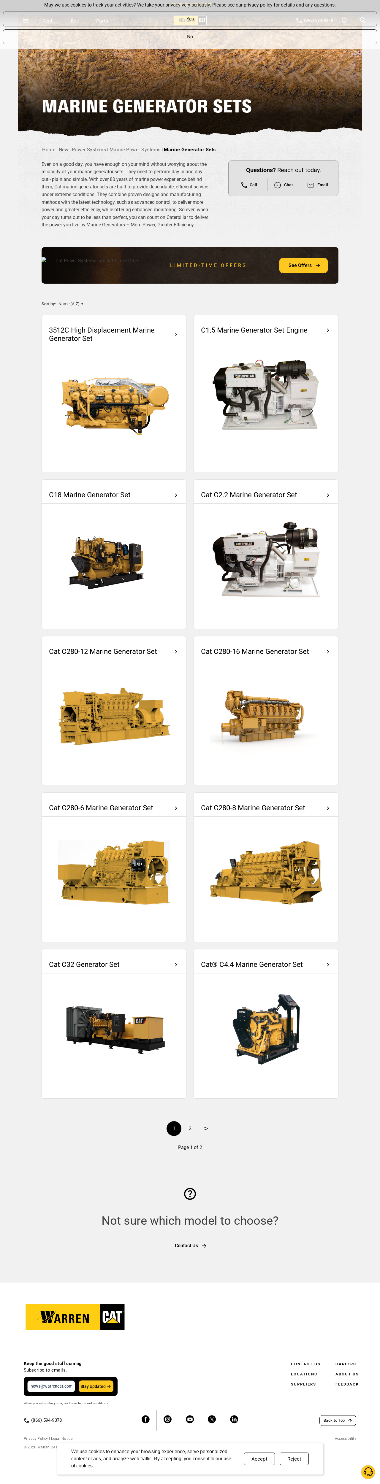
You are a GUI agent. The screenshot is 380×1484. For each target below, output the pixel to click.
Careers (345, 1364)
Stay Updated (93, 1386)
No (190, 36)
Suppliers (303, 1384)
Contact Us (306, 1364)
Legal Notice (61, 1439)
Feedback (347, 1384)
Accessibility (345, 1439)
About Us (347, 1374)
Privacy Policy (36, 1439)
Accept (259, 1459)
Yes (190, 19)
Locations (304, 1374)
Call (253, 184)
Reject (294, 1459)
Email (322, 184)
